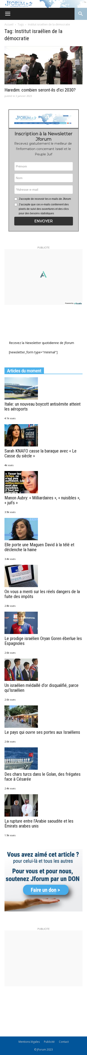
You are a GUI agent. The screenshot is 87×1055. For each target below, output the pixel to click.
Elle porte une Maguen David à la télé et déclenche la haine (39, 547)
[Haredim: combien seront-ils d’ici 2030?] (43, 65)
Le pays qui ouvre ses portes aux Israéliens (42, 732)
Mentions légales (29, 1042)
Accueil (8, 24)
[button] (43, 221)
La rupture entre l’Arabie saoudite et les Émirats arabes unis (38, 823)
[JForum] (43, 4)
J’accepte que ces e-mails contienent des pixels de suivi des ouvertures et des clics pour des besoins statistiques (44, 209)
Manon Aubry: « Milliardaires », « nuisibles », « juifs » (42, 500)
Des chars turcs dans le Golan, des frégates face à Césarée (42, 776)
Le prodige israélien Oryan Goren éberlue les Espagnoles (43, 641)
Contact (64, 1042)
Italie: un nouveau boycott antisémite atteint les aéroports (42, 406)
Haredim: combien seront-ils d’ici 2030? (40, 90)
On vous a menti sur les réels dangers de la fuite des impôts (42, 594)
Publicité (49, 1042)
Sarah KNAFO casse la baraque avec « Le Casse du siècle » (40, 453)
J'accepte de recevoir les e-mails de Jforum (45, 198)
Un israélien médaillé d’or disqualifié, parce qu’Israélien (41, 688)
